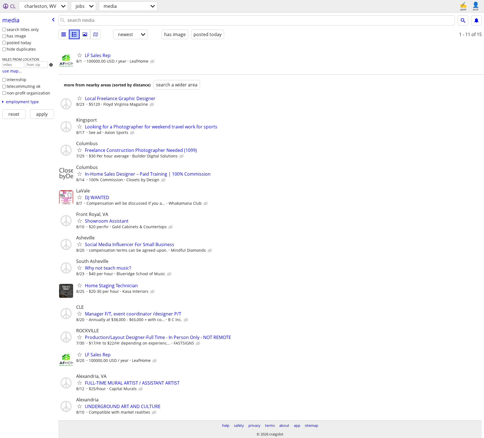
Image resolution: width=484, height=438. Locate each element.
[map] (95, 34)
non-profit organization (28, 93)
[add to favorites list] (79, 55)
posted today (19, 42)
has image (16, 36)
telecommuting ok (23, 86)
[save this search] (476, 20)
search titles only (23, 29)
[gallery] (85, 34)
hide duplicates (21, 49)
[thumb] (74, 34)
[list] (63, 34)
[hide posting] (153, 61)
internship (16, 79)
